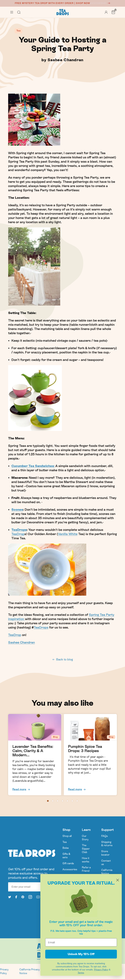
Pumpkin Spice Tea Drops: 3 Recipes (85, 748)
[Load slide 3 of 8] (57, 800)
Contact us (106, 862)
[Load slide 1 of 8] (47, 800)
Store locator (105, 853)
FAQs (104, 836)
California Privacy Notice (29, 971)
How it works (85, 860)
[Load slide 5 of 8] (67, 800)
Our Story (85, 837)
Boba (65, 847)
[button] (11, 12)
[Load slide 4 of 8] (62, 800)
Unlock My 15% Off (81, 954)
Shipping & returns (106, 843)
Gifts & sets (66, 855)
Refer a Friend (86, 869)
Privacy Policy (4, 971)
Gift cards (68, 863)
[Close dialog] (117, 880)
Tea (64, 842)
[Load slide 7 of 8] (77, 800)
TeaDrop (17, 534)
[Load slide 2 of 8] (52, 800)
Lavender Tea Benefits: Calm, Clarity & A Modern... (32, 750)
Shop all (67, 836)
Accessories (69, 869)
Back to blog (64, 659)
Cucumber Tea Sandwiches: (33, 466)
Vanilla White (67, 534)
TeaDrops (19, 529)
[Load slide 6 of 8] (72, 800)
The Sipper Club (86, 849)
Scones (17, 509)
